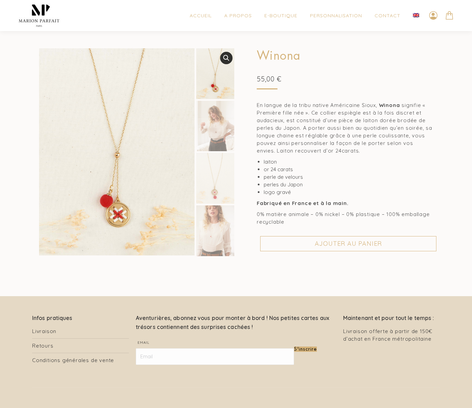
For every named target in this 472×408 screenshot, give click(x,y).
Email (144, 342)
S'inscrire (305, 349)
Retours (43, 345)
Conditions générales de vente (73, 360)
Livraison (44, 331)
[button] (226, 58)
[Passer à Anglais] (416, 15)
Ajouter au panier (348, 243)
